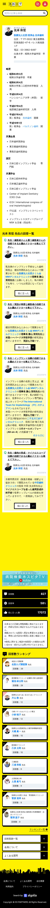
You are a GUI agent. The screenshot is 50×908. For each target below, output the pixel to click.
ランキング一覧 (37, 829)
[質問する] (38, 4)
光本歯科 (27, 117)
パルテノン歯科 (30, 126)
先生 (26, 254)
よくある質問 (26, 881)
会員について (9, 881)
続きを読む (38, 435)
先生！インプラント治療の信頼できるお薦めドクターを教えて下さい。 (26, 360)
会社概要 (40, 881)
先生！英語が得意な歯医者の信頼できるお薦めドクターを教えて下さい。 (26, 306)
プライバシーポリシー (32, 886)
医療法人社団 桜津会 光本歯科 (29, 35)
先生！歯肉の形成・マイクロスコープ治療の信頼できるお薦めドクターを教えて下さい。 (26, 456)
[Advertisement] (25, 542)
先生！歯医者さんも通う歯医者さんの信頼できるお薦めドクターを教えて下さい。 (26, 243)
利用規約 (9, 886)
